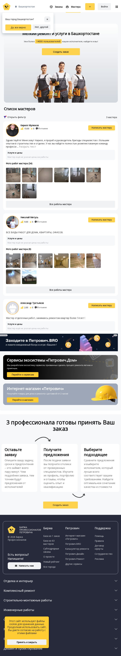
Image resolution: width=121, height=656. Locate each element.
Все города (49, 566)
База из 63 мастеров (49, 542)
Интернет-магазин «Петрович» (75, 537)
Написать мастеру (102, 127)
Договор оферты (99, 547)
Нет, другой (41, 26)
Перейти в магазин (22, 399)
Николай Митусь (29, 217)
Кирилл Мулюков (29, 125)
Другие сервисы (73, 563)
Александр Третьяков (32, 302)
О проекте (49, 556)
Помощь (99, 535)
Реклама (99, 558)
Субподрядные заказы (51, 550)
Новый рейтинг (51, 561)
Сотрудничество (103, 553)
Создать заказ (61, 51)
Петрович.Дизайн (74, 553)
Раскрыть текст (27, 146)
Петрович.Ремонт (74, 558)
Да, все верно (18, 27)
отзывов (43, 128)
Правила (99, 540)
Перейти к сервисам (23, 374)
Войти (104, 6)
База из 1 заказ (51, 535)
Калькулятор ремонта (77, 548)
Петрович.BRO (73, 543)
